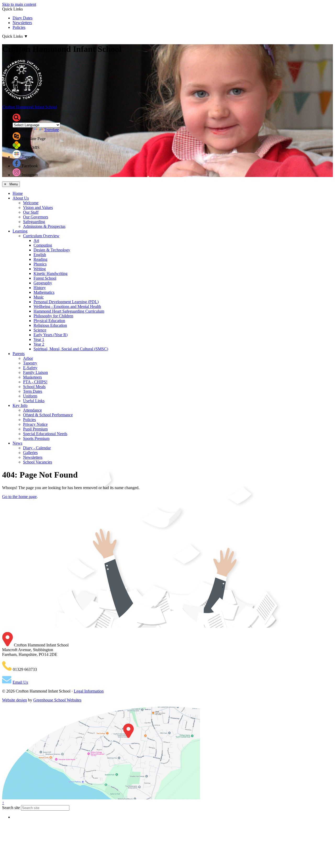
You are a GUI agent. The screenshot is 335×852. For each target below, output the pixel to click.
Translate (51, 130)
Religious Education (50, 325)
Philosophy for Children (53, 316)
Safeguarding (34, 221)
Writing (40, 269)
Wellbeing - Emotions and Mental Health (67, 306)
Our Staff (30, 212)
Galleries (30, 452)
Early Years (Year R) (51, 335)
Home (18, 193)
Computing (43, 245)
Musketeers (32, 377)
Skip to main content (19, 4)
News (17, 443)
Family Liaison (35, 372)
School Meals (34, 386)
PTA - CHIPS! (35, 382)
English (40, 254)
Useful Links (33, 401)
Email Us (20, 682)
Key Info (20, 405)
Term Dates (32, 391)
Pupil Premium (35, 429)
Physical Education (49, 320)
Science (40, 330)
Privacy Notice (35, 424)
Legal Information (89, 691)
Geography (43, 283)
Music (39, 297)
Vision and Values (38, 207)
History (40, 287)
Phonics (40, 264)
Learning (20, 231)
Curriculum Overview (41, 236)
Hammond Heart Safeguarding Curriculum (69, 311)
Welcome (30, 203)
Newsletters (22, 22)
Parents (19, 353)
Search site (11, 807)
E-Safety (30, 368)
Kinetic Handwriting (51, 273)
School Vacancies (37, 462)
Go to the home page (19, 496)
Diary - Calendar (37, 448)
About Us (21, 198)
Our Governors (35, 217)
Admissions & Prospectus (44, 226)
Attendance (32, 410)
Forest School (45, 278)
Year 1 (39, 339)
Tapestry (30, 363)
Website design (14, 700)
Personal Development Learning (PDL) (66, 302)
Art (36, 240)
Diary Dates (22, 18)
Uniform (30, 396)
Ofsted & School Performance (48, 415)
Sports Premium (36, 438)
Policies (19, 27)
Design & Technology (52, 250)
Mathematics (44, 292)
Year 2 (39, 344)
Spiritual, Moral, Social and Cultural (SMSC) (71, 349)
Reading (40, 259)
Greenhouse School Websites (57, 700)
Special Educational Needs (45, 433)
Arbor (28, 358)
